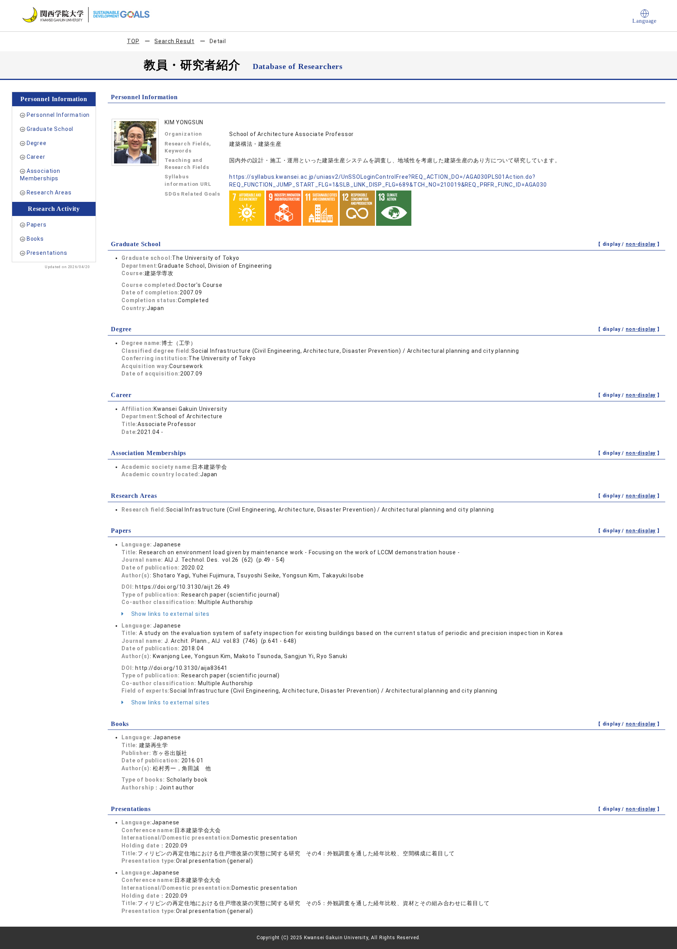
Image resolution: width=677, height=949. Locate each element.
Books (35, 239)
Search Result (174, 41)
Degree (37, 143)
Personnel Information (58, 115)
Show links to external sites (170, 614)
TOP (133, 41)
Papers (37, 224)
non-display (640, 244)
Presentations (47, 253)
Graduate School (50, 129)
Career (36, 157)
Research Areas (49, 192)
